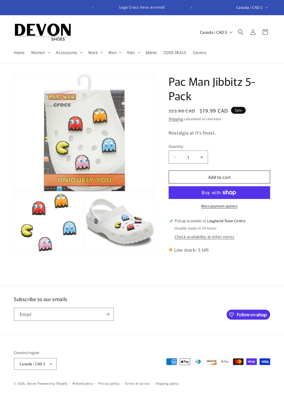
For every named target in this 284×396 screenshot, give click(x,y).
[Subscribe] (107, 314)
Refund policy (83, 383)
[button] (40, 52)
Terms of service (137, 383)
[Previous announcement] (93, 7)
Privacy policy (109, 383)
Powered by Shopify (52, 383)
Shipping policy (167, 383)
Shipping (176, 118)
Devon (32, 383)
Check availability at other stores (204, 236)
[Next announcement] (191, 7)
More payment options (219, 205)
